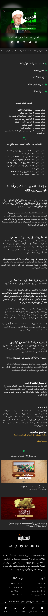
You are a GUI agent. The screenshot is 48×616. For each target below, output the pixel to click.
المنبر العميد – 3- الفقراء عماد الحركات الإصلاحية (27, 116)
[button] (36, 42)
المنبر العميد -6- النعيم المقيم (33, 125)
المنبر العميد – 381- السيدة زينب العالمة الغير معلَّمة (25, 156)
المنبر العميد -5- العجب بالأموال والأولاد (30, 122)
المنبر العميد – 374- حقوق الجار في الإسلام (29, 174)
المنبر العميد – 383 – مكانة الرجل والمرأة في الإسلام (26, 150)
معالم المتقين (41, 441)
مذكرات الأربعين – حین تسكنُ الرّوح (34, 486)
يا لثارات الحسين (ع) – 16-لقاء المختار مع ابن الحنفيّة (28, 523)
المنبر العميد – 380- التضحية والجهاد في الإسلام (27, 159)
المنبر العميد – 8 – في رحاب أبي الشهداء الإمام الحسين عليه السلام (25, 132)
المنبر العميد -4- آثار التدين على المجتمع (30, 119)
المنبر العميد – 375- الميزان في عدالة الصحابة (28, 171)
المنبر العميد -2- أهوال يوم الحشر (32, 113)
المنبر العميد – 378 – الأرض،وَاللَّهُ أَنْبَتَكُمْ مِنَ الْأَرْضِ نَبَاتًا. (25, 165)
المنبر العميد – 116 (38, 168)
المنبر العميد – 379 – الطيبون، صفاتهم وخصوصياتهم (25, 162)
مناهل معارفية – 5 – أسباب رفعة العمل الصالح (30, 435)
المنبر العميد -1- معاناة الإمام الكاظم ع (31, 110)
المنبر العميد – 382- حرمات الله (33, 153)
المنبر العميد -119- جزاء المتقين (24, 37)
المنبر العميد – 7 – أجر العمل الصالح (32, 128)
